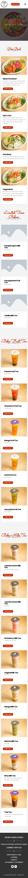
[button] (25, 4)
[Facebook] (12, 866)
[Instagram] (15, 866)
